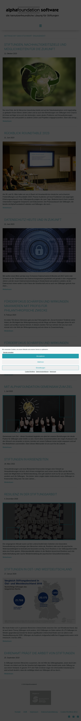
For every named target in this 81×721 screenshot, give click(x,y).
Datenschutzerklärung (42, 371)
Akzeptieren (40, 356)
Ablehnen (40, 362)
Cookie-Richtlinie (30, 371)
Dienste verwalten (8, 352)
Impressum (53, 371)
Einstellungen (40, 368)
